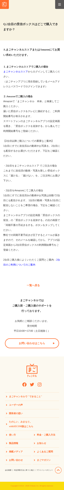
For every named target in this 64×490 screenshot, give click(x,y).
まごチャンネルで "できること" (25, 396)
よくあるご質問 (45, 451)
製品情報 (13, 443)
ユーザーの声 (16, 405)
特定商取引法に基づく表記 (24, 470)
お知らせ (41, 443)
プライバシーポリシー (44, 470)
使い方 (12, 435)
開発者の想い (16, 413)
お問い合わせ (16, 460)
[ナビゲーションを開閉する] (59, 4)
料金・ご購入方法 (46, 435)
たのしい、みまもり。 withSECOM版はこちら (21, 424)
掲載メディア (16, 451)
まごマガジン (44, 460)
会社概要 (8, 470)
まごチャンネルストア (15, 71)
